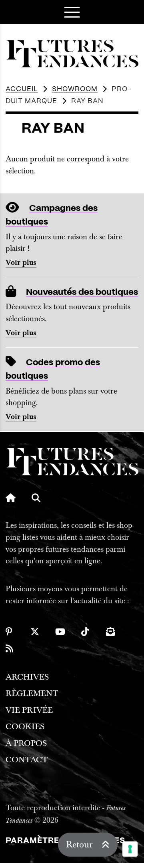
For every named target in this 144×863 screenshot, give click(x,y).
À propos (26, 743)
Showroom (75, 89)
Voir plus (21, 262)
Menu (72, 12)
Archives (27, 677)
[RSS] (10, 648)
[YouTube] (60, 631)
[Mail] (110, 631)
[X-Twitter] (34, 631)
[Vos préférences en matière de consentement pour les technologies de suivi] (130, 849)
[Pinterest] (10, 631)
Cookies (25, 727)
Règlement (32, 693)
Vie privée (29, 710)
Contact (27, 760)
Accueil (22, 89)
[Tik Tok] (85, 631)
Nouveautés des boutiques (82, 292)
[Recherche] (36, 498)
